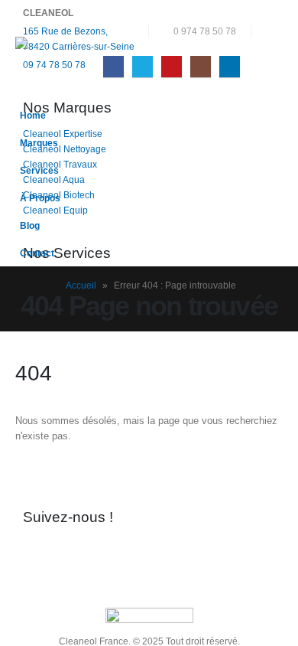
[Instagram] (200, 66)
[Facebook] (113, 66)
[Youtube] (171, 66)
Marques (39, 143)
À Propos (40, 198)
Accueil (81, 285)
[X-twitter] (82, 555)
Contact (37, 253)
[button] (271, 31)
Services (39, 170)
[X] (142, 66)
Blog (30, 225)
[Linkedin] (163, 555)
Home (33, 115)
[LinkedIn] (229, 66)
